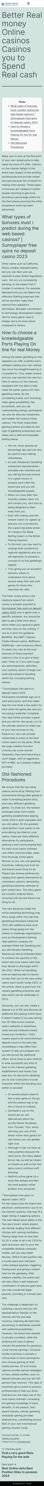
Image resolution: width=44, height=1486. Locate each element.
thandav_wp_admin (10, 1438)
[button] (28, 3)
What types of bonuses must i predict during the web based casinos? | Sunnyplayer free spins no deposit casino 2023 (25, 114)
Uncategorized (23, 1441)
